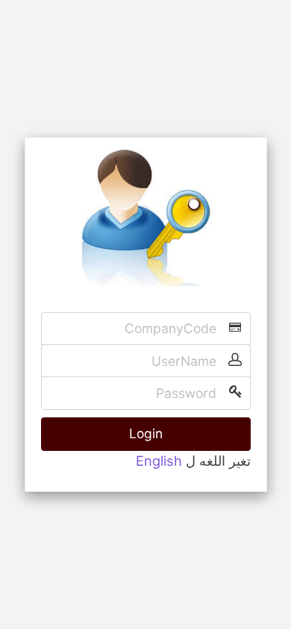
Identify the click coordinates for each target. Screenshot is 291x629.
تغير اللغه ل (218, 460)
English (159, 460)
